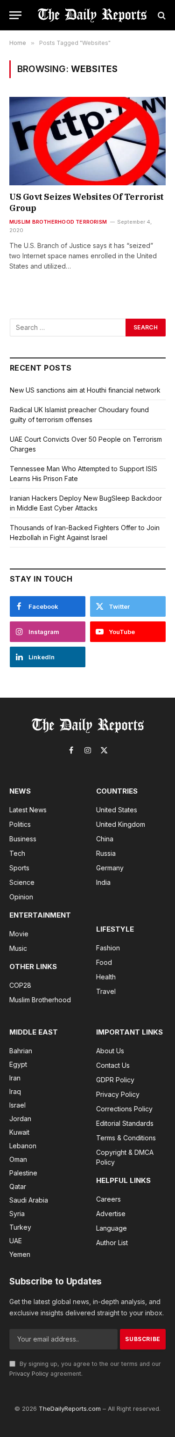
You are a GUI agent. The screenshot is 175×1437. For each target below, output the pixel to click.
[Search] (161, 15)
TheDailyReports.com (70, 1408)
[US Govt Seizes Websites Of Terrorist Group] (87, 141)
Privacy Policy (29, 1373)
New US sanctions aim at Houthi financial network (85, 390)
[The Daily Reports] (92, 15)
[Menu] (15, 15)
